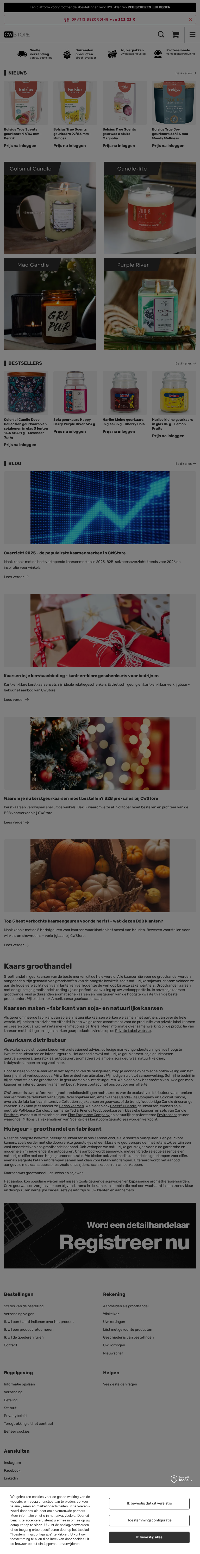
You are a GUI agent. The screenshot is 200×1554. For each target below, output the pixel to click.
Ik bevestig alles (149, 1537)
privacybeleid (65, 1516)
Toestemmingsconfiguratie (149, 1520)
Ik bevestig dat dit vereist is (149, 1503)
